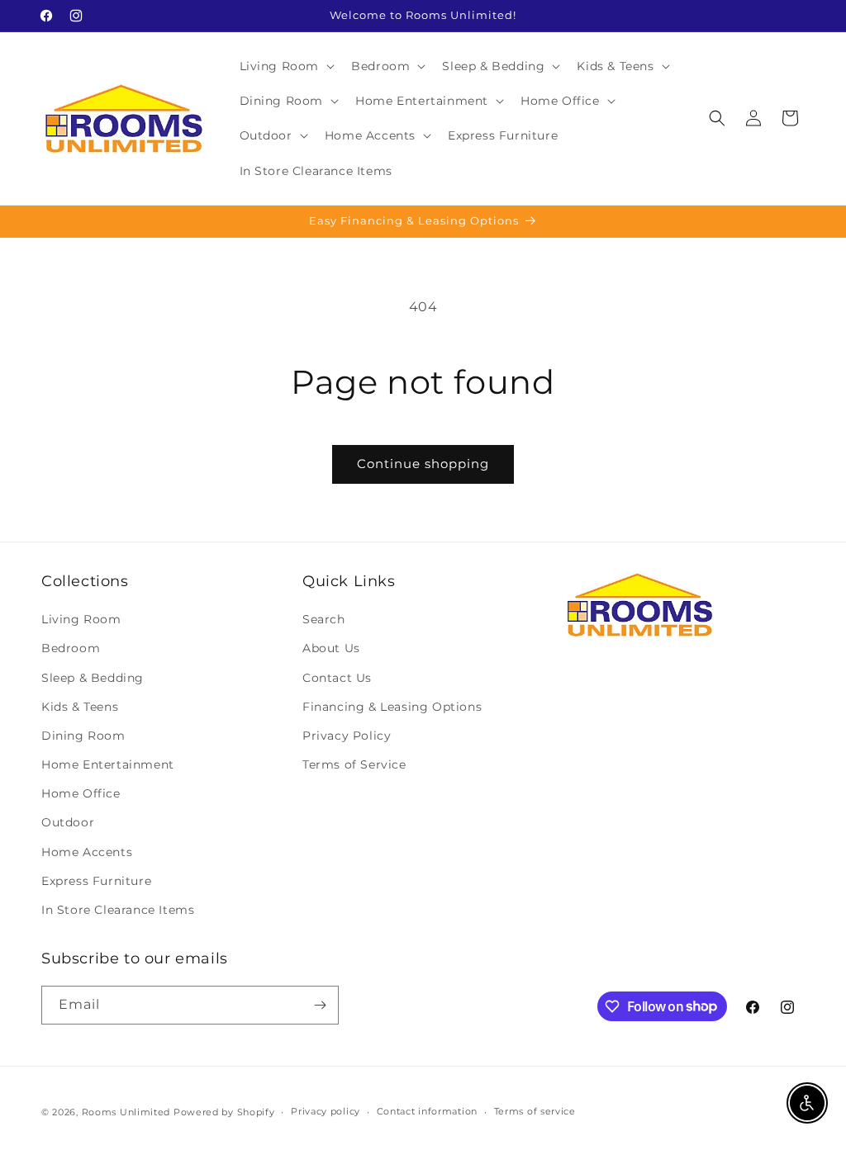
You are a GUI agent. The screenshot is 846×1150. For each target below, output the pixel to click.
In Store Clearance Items (117, 909)
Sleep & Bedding (92, 677)
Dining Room (83, 735)
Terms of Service (354, 764)
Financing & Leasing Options (392, 706)
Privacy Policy (346, 735)
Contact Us (337, 677)
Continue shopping (423, 463)
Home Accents (86, 852)
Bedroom (70, 648)
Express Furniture (96, 880)
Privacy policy (325, 1111)
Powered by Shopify (224, 1112)
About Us (331, 648)
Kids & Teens (79, 706)
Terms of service (535, 1111)
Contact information (427, 1111)
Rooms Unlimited (126, 1112)
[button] (286, 66)
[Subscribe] (320, 1005)
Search (323, 619)
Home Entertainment (107, 764)
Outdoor (67, 822)
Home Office (81, 793)
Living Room (81, 619)
